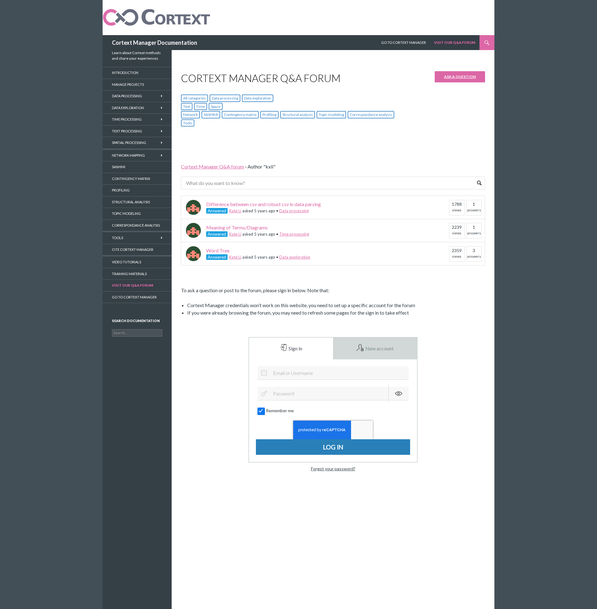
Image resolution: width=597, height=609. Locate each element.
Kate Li (235, 210)
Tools (187, 123)
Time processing (294, 234)
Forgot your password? (333, 468)
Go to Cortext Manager (403, 42)
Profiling (269, 114)
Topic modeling (331, 114)
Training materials (129, 274)
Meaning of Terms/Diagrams (237, 227)
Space (215, 106)
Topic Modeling (126, 213)
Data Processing (127, 96)
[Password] (264, 393)
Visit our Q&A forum (132, 285)
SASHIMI (211, 114)
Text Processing (127, 131)
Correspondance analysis (371, 114)
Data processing (225, 98)
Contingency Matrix (131, 179)
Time (200, 106)
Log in (333, 447)
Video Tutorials (126, 262)
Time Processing (127, 119)
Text (186, 106)
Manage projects (128, 84)
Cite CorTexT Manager (132, 249)
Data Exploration (128, 108)
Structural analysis (297, 114)
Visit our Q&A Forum (454, 42)
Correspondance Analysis (136, 225)
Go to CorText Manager (134, 297)
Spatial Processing (129, 143)
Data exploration (257, 98)
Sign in (295, 348)
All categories (194, 98)
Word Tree (217, 250)
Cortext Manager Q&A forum (212, 166)
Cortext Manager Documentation (154, 42)
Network (190, 114)
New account (379, 348)
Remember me (280, 410)
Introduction (125, 73)
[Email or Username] (264, 373)
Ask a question (460, 76)
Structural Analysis (131, 202)
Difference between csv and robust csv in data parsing (263, 204)
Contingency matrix (240, 114)
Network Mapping (128, 155)
